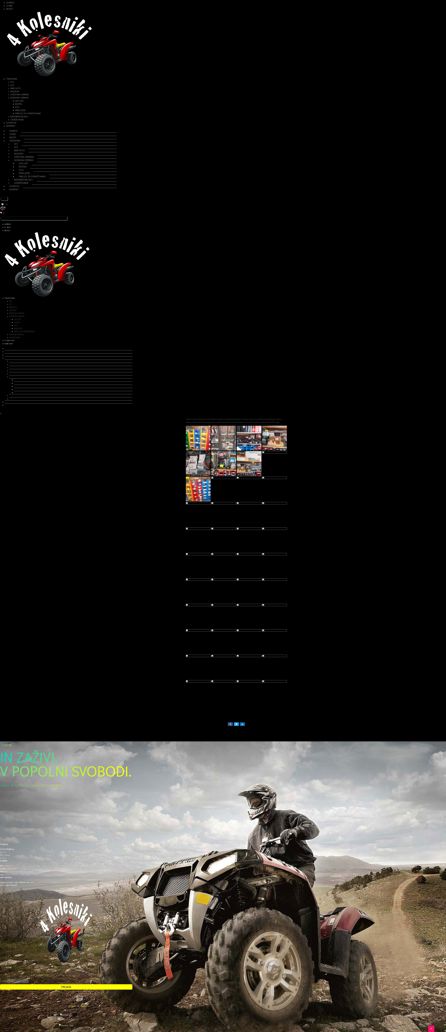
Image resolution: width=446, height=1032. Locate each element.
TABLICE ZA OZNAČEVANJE (28, 113)
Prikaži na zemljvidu (79, 1006)
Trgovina (11, 78)
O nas (9, 5)
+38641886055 (10, 885)
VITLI (17, 107)
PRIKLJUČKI (20, 110)
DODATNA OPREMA (19, 97)
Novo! (9, 8)
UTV (12, 85)
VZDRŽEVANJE (17, 119)
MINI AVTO (15, 88)
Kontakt (10, 125)
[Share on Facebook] (230, 724)
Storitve (11, 122)
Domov (10, 2)
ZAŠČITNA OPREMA (19, 94)
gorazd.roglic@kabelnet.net (20, 882)
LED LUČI (19, 100)
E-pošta (3, 981)
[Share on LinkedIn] (242, 724)
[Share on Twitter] (236, 724)
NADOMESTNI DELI (19, 116)
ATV (12, 82)
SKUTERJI (14, 91)
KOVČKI (18, 104)
